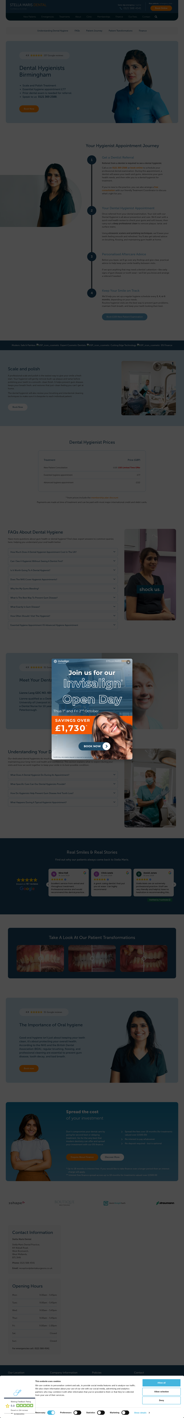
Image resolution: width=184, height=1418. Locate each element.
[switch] (77, 1412)
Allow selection (161, 1391)
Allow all (161, 1383)
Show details (140, 1413)
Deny (161, 1400)
